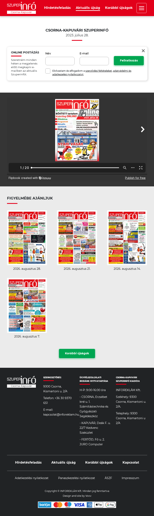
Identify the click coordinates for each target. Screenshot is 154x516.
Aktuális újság (88, 7)
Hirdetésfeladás (57, 7)
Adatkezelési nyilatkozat (32, 478)
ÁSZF (108, 478)
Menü (142, 8)
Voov (88, 496)
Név (48, 53)
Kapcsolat (131, 462)
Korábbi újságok (119, 7)
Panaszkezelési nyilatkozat (76, 478)
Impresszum (130, 478)
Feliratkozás (129, 60)
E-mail (84, 53)
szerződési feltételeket (98, 71)
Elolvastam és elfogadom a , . (91, 73)
